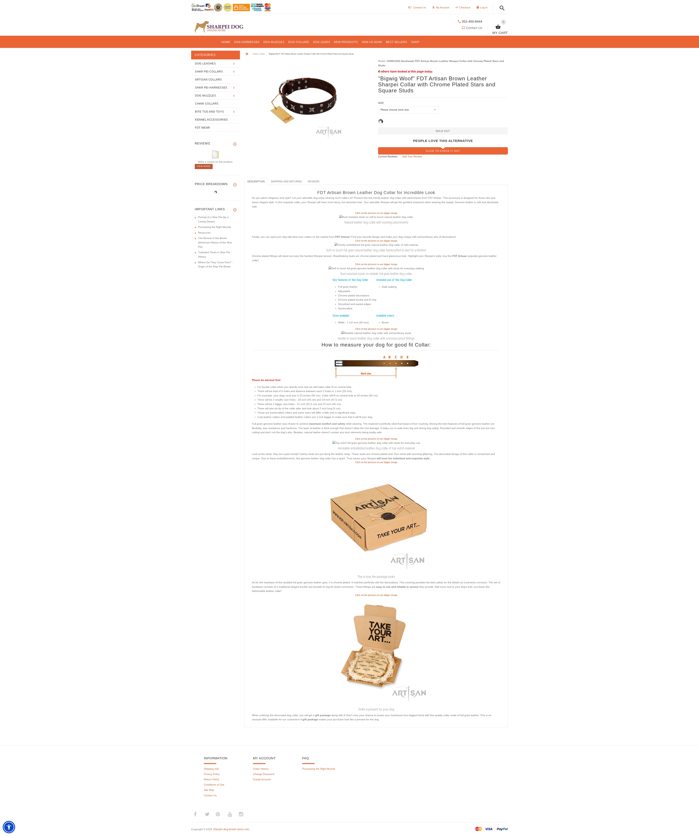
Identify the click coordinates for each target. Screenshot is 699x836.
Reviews (313, 181)
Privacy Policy (212, 774)
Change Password (263, 774)
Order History (260, 768)
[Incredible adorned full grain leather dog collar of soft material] (376, 244)
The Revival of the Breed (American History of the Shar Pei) (215, 242)
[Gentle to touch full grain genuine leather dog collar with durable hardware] (376, 442)
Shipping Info (211, 768)
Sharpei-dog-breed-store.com (231, 829)
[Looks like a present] (376, 651)
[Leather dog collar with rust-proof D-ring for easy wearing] (376, 268)
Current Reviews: (388, 156)
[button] (501, 8)
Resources (204, 232)
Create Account (262, 779)
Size (381, 102)
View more (204, 166)
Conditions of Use (214, 784)
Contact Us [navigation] (419, 7)
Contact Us (474, 28)
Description (256, 181)
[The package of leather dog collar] (376, 518)
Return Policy (211, 779)
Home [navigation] (246, 54)
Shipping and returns (286, 181)
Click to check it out (443, 150)
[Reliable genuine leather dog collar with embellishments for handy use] (376, 217)
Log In (483, 7)
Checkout (464, 7)
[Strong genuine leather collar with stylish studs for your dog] (376, 333)
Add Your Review (412, 156)
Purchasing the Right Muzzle (214, 227)
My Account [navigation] (442, 7)
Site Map (209, 789)
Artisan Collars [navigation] (259, 54)
